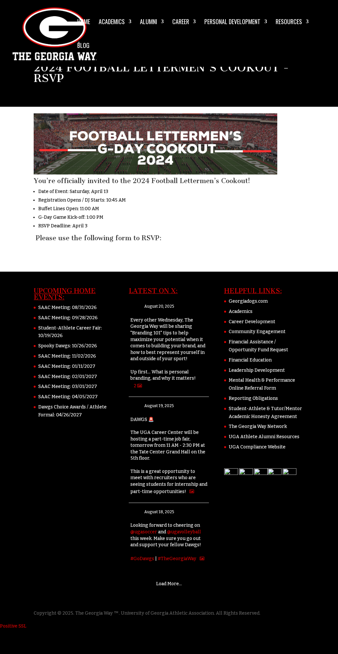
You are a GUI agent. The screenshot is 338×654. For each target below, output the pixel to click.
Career (180, 22)
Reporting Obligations (253, 398)
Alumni (148, 22)
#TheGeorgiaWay (177, 559)
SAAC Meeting (54, 307)
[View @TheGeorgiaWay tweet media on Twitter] (192, 491)
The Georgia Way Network (258, 426)
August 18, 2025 (159, 512)
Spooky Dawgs (54, 346)
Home (83, 22)
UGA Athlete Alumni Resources (264, 437)
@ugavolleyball (184, 532)
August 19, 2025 (159, 406)
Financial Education (250, 360)
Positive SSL (13, 626)
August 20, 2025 (159, 306)
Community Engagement (257, 331)
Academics (112, 22)
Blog (83, 46)
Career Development (252, 322)
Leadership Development (257, 370)
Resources (289, 22)
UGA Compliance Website (257, 447)
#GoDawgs (142, 559)
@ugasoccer (143, 532)
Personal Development (232, 22)
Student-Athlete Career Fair (69, 328)
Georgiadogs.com (248, 301)
